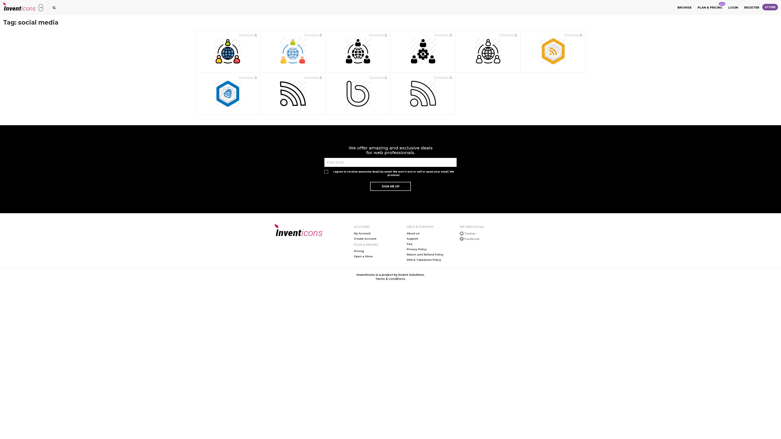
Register (751, 7)
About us (413, 233)
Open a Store (363, 256)
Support (412, 238)
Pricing (359, 251)
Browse (684, 7)
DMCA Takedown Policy (424, 259)
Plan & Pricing (711, 6)
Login (733, 7)
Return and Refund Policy (425, 254)
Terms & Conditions (390, 279)
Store (770, 7)
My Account (362, 233)
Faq (409, 244)
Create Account (365, 238)
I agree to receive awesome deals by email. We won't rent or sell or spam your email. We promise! (393, 173)
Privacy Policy (417, 249)
